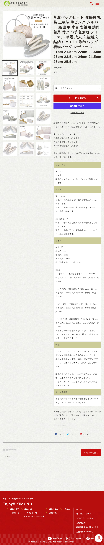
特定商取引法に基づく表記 (87, 527)
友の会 (79, 509)
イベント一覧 (31, 513)
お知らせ (67, 509)
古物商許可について (84, 532)
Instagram (76, 538)
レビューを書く (91, 453)
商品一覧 (16, 513)
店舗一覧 (53, 513)
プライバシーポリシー (85, 518)
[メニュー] (97, 2)
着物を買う (15, 509)
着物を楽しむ (29, 509)
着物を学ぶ (53, 509)
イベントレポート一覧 (35, 516)
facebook (96, 538)
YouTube (57, 538)
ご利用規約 (81, 523)
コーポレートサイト (84, 514)
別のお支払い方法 (77, 113)
